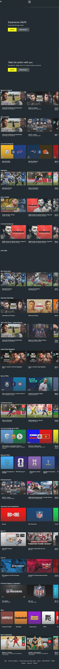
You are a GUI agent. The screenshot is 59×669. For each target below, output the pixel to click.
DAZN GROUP (46, 661)
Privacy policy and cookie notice (27, 661)
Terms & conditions (13, 661)
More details (23, 29)
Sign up (12, 29)
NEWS (53, 661)
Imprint (39, 661)
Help (5, 661)
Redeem (23, 663)
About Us (29, 663)
